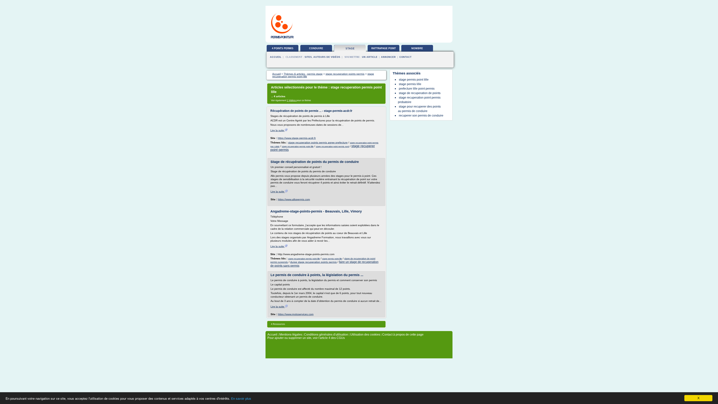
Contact (405, 57)
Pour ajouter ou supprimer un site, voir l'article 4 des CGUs (306, 337)
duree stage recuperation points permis (313, 262)
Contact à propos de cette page (403, 334)
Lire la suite (277, 130)
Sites (308, 57)
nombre (417, 48)
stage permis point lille (332, 259)
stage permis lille (410, 84)
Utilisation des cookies (365, 334)
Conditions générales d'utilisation (326, 334)
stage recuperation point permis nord (332, 146)
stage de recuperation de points (420, 93)
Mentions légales (290, 334)
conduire (316, 48)
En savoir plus (241, 398)
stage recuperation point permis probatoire (419, 100)
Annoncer (388, 57)
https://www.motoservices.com (296, 314)
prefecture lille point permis (417, 88)
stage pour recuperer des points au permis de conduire (419, 109)
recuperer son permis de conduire (421, 115)
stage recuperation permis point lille (298, 146)
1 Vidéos (291, 100)
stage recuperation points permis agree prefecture (318, 142)
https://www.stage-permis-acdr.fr (297, 138)
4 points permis (282, 48)
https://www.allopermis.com (294, 199)
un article (370, 57)
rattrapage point (383, 48)
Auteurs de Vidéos (326, 57)
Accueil (275, 57)
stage (350, 48)
